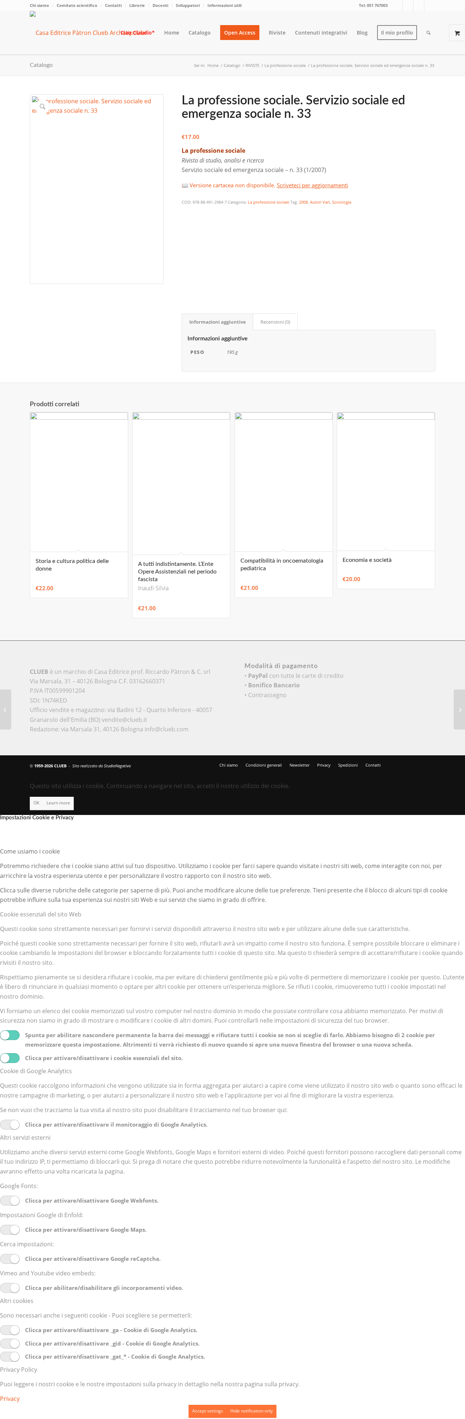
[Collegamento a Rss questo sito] (429, 5)
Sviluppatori (188, 5)
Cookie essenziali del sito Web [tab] (40, 914)
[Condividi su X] (186, 223)
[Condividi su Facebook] (186, 212)
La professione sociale (268, 202)
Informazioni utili (224, 5)
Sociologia (341, 202)
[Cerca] (428, 33)
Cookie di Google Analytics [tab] (36, 1071)
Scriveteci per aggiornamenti (312, 185)
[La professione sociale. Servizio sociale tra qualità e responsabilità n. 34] (459, 709)
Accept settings (207, 1411)
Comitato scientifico (77, 5)
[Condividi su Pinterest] (186, 243)
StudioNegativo (117, 765)
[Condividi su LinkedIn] (186, 252)
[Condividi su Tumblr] (186, 262)
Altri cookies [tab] (16, 1301)
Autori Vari (320, 202)
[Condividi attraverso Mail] (186, 272)
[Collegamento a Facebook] (408, 5)
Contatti (113, 5)
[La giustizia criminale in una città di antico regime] (5, 709)
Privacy (10, 1399)
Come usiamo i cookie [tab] (30, 851)
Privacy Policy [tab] (18, 1370)
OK (36, 803)
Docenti (160, 5)
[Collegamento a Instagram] (418, 5)
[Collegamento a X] (397, 5)
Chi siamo (39, 5)
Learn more (58, 803)
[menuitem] (41, 5)
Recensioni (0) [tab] (275, 322)
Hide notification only (251, 1411)
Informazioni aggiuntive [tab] (217, 322)
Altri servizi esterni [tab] (25, 1138)
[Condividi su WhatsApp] (186, 232)
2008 (303, 202)
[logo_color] (95, 33)
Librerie (137, 5)
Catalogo (41, 65)
